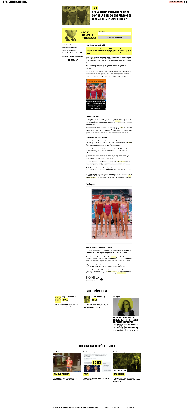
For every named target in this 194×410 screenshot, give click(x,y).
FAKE (94, 299)
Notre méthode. (121, 273)
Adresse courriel (101, 31)
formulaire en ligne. (112, 271)
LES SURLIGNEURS (15, 2)
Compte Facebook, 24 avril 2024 (98, 45)
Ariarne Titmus (121, 161)
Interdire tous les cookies (112, 407)
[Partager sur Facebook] (71, 60)
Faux (95, 8)
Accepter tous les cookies (132, 407)
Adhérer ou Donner (176, 2)
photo (92, 58)
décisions (117, 121)
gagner (121, 127)
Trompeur (119, 374)
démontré (113, 257)
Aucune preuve (61, 374)
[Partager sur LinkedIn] (74, 60)
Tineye (130, 142)
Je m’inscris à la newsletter (114, 37)
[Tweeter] (69, 60)
